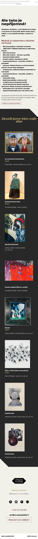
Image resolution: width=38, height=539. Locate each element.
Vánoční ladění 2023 (11, 57)
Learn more (18, 3)
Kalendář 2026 (9, 78)
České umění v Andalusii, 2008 (15, 59)
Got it (36, 2)
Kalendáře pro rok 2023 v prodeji (16, 88)
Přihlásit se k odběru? (19, 520)
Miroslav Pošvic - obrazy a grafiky (16, 55)
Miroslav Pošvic (9, 53)
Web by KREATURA (7, 536)
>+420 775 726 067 (19, 510)
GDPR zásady (32, 536)
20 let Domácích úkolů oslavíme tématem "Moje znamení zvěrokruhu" (16, 85)
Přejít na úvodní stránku (11, 103)
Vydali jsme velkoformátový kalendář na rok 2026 (18, 71)
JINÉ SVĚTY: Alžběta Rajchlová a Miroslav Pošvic (18, 50)
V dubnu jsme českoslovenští (15, 82)
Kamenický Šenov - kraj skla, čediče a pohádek (17, 62)
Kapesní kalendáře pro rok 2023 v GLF (18, 91)
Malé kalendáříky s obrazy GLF (15, 80)
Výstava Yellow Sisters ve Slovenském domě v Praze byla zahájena (17, 66)
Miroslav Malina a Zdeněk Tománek (17, 46)
